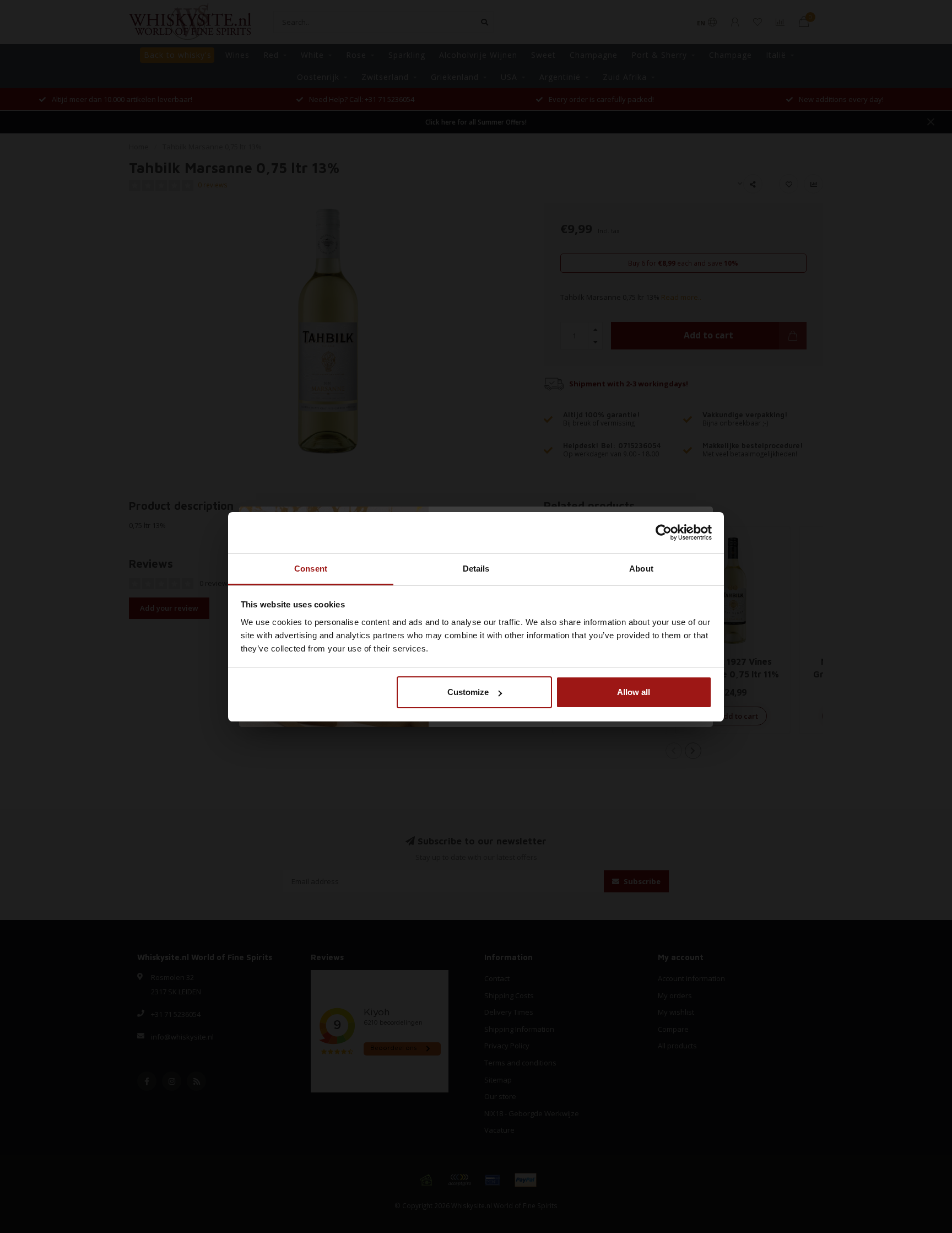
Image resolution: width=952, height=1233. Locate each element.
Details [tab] (476, 568)
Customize (468, 692)
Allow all (633, 692)
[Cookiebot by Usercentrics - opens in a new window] (663, 532)
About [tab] (641, 568)
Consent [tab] (310, 568)
